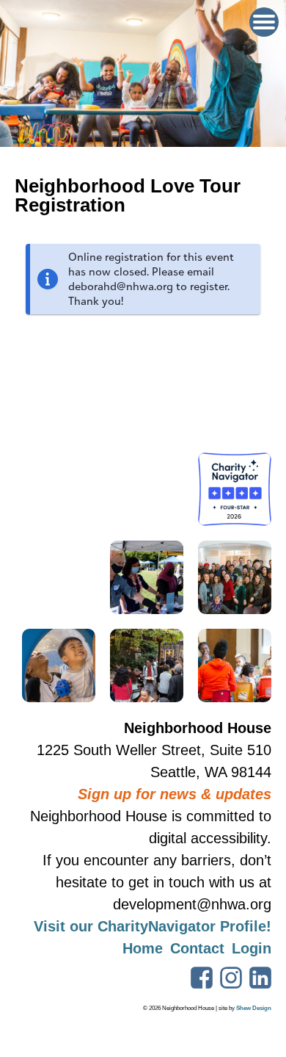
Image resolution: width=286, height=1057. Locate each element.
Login (251, 948)
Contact (197, 948)
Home (142, 948)
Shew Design (253, 1007)
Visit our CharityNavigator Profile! (152, 926)
